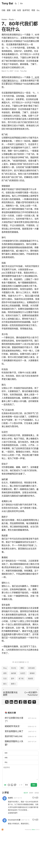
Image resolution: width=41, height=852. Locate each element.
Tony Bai (7, 3)
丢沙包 (13, 668)
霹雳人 (13, 684)
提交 (33, 785)
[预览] (15, 785)
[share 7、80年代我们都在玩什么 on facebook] (20, 702)
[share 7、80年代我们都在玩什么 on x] (7, 702)
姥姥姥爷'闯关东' (12, 726)
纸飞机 (21, 678)
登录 (26, 785)
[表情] (8, 785)
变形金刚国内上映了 (14, 731)
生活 (4, 678)
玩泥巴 (22, 673)
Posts (11, 19)
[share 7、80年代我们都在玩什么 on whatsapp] (25, 702)
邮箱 (6, 758)
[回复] (37, 797)
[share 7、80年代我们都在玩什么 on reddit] (16, 702)
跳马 (4, 684)
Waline (33, 829)
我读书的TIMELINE (14, 736)
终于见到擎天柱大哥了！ (14, 719)
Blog (5, 668)
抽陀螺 (13, 673)
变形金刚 (31, 668)
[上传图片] (12, 785)
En (21, 3)
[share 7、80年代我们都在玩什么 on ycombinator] (34, 702)
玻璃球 (32, 673)
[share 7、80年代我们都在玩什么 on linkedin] (11, 702)
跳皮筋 (30, 678)
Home (4, 19)
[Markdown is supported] (5, 785)
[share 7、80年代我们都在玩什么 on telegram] (29, 702)
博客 (22, 668)
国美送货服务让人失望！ (14, 743)
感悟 (4, 673)
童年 (12, 678)
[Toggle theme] (16, 3)
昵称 (6, 753)
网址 (6, 762)
